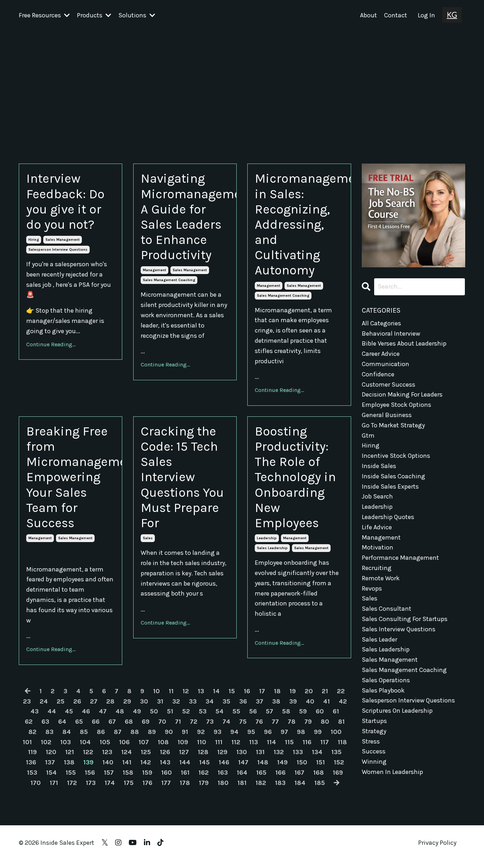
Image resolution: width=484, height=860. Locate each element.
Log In (426, 15)
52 (186, 711)
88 (134, 732)
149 (282, 762)
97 (284, 732)
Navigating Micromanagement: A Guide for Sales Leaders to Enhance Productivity (185, 216)
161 (185, 772)
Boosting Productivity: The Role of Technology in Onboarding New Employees (295, 477)
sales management (62, 240)
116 (307, 742)
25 (60, 701)
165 (261, 772)
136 (31, 762)
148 (262, 762)
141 (126, 762)
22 (341, 691)
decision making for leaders (402, 394)
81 (341, 721)
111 (219, 742)
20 (309, 691)
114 (271, 742)
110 (201, 742)
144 (184, 762)
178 (185, 783)
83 (49, 732)
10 (156, 691)
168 (318, 772)
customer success (388, 384)
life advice (377, 527)
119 (32, 752)
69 (146, 721)
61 (336, 711)
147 (243, 762)
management (154, 270)
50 (154, 711)
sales (148, 538)
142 (145, 762)
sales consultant (386, 609)
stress (371, 741)
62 (29, 721)
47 (103, 711)
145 (204, 762)
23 (27, 701)
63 (45, 721)
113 (253, 742)
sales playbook (383, 690)
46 (86, 711)
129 (222, 752)
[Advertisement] (242, 83)
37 (259, 701)
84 (66, 732)
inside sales (379, 466)
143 (165, 762)
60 (320, 711)
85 (84, 732)
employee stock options (396, 405)
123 (107, 752)
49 (137, 711)
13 (201, 691)
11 (171, 691)
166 (280, 772)
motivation (377, 547)
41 (326, 701)
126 (165, 752)
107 (144, 742)
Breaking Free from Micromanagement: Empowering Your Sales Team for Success (70, 477)
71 (178, 721)
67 (112, 721)
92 (201, 732)
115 (289, 742)
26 (77, 701)
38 (276, 701)
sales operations (386, 680)
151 (320, 762)
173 (91, 783)
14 (216, 691)
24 (44, 701)
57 (269, 711)
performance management (400, 558)
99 (318, 732)
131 (260, 752)
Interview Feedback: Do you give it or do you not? (65, 201)
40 (310, 701)
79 (308, 721)
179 (204, 783)
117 (324, 742)
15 (232, 691)
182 (260, 783)
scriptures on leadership (397, 710)
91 (185, 732)
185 (319, 783)
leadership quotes (388, 517)
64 (62, 721)
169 (338, 772)
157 (109, 772)
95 (251, 732)
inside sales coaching (393, 476)
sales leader (379, 639)
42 (343, 701)
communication (385, 364)
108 (163, 742)
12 (185, 691)
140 (107, 762)
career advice (381, 354)
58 (286, 711)
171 (54, 783)
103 (65, 742)
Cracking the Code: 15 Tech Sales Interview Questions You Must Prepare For (182, 477)
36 (243, 701)
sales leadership (272, 548)
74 (226, 721)
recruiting (377, 568)
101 (27, 742)
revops (372, 588)
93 (217, 732)
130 (241, 752)
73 (210, 721)
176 (147, 783)
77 (275, 721)
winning (374, 761)
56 (253, 711)
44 (51, 711)
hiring (33, 240)
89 (152, 732)
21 (325, 691)
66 (96, 721)
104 (85, 742)
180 (223, 783)
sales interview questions (398, 629)
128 (203, 752)
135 (336, 752)
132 (279, 752)
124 (126, 752)
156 (90, 772)
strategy (374, 731)
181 (242, 783)
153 (32, 772)
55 (236, 711)
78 (292, 721)
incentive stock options (396, 456)
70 (162, 721)
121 (69, 752)
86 (101, 732)
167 (299, 772)
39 (293, 701)
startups (374, 721)
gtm (368, 435)
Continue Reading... (50, 344)
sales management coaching (169, 280)
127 (184, 752)
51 (170, 711)
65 (79, 721)
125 (146, 752)
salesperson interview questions (58, 249)
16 (247, 691)
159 (147, 772)
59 (303, 711)
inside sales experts (390, 486)
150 (302, 762)
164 (242, 772)
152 (339, 762)
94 (234, 732)
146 (224, 762)
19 (292, 691)
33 (193, 701)
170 (35, 783)
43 (34, 711)
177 (166, 783)
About (368, 15)
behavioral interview (391, 333)
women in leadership (392, 772)
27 (93, 701)
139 (88, 762)
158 (128, 772)
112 (235, 742)
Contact (395, 15)
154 (51, 772)
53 (203, 711)
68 (129, 721)
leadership (267, 538)
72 (193, 721)
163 (223, 772)
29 (127, 701)
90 (169, 732)
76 (259, 721)
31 (160, 701)
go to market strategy (393, 425)
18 (277, 691)
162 (203, 772)
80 (325, 721)
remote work (381, 578)
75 (243, 721)
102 (46, 742)
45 (69, 711)
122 (88, 752)
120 (51, 752)
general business (387, 415)
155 (71, 772)
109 (183, 742)
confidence (378, 374)
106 (124, 742)
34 (210, 701)
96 (268, 732)
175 (129, 783)
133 (298, 752)
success (373, 751)
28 (110, 701)
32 (176, 701)
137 (50, 762)
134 (317, 752)
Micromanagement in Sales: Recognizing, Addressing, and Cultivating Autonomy (299, 224)
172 (72, 783)
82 (32, 732)
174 (110, 783)
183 (280, 783)
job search (377, 496)
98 (301, 732)
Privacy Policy (437, 843)
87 (118, 732)
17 (262, 691)
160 (166, 772)
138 (69, 762)
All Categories (381, 323)
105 (105, 742)
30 (144, 701)
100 (336, 732)
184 (299, 783)
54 (219, 711)
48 (120, 711)
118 (342, 742)
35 (226, 701)
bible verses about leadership (404, 343)
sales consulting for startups (405, 619)
